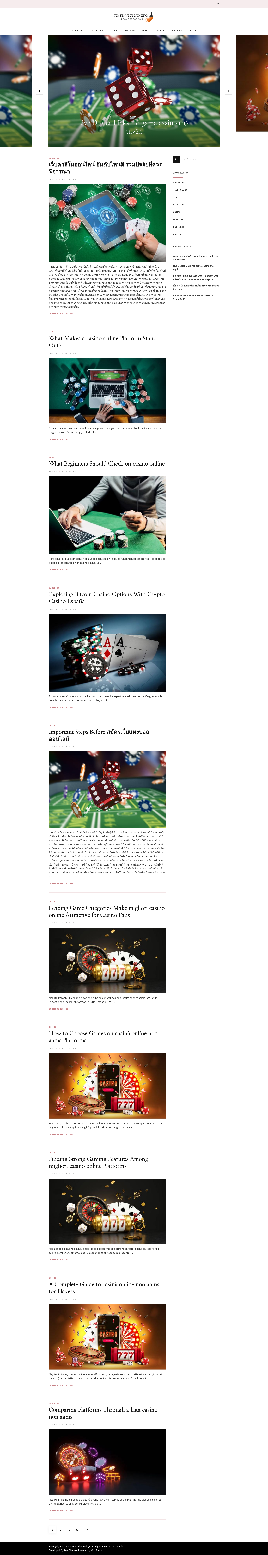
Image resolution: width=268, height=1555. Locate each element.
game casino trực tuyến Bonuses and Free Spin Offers (195, 258)
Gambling (54, 158)
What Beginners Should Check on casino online (107, 464)
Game (51, 332)
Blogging (129, 31)
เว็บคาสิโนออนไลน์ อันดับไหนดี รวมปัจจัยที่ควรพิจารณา (196, 287)
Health (193, 31)
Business (176, 31)
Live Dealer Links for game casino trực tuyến (194, 267)
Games (145, 31)
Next (87, 1530)
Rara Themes (70, 1550)
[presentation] (39, 91)
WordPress (96, 1550)
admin (54, 179)
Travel (113, 31)
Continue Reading (58, 314)
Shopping (77, 31)
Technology (96, 31)
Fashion (160, 31)
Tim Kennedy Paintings (79, 1546)
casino (134, 92)
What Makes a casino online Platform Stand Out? (193, 297)
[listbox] (134, 91)
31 (78, 1529)
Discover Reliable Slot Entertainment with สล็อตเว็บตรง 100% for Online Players (134, 108)
